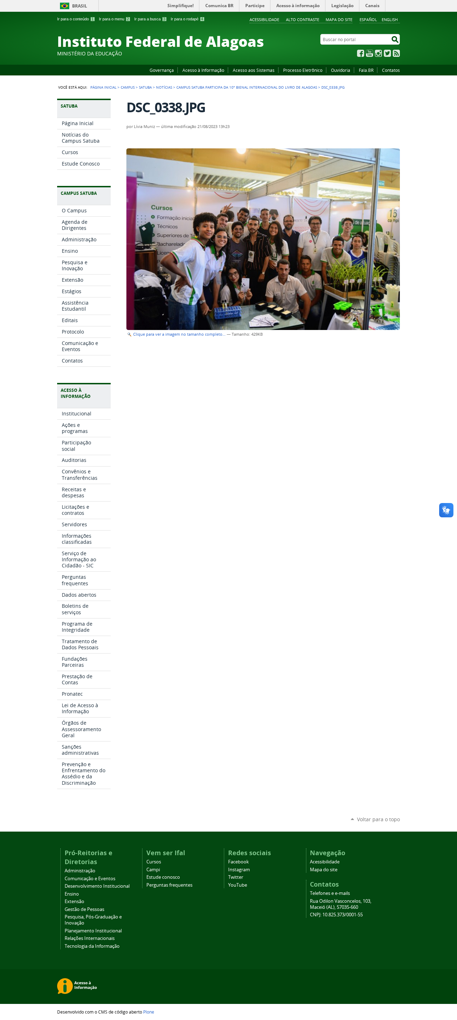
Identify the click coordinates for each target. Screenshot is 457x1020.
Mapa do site (339, 19)
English (390, 19)
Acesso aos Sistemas (254, 70)
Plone (148, 1012)
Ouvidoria (340, 70)
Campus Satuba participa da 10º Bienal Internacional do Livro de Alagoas (246, 87)
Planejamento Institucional (93, 931)
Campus (128, 87)
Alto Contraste (302, 19)
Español (368, 19)
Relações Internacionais (90, 938)
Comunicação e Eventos (90, 879)
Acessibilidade (264, 19)
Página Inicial (103, 87)
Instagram (378, 53)
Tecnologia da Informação (92, 946)
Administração (80, 871)
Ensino (72, 894)
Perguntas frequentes (169, 885)
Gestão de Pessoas (84, 909)
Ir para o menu (114, 19)
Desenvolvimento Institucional (97, 886)
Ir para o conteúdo (75, 19)
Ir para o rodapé (187, 19)
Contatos (391, 70)
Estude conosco (163, 877)
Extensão (74, 901)
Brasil (79, 6)
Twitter (387, 53)
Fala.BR (366, 70)
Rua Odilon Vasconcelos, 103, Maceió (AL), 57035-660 (340, 904)
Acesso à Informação (203, 70)
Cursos (153, 862)
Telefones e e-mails (330, 893)
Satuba (145, 87)
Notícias (164, 87)
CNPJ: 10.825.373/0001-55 (336, 915)
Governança (162, 70)
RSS (396, 53)
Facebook (360, 53)
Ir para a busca (149, 19)
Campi (153, 870)
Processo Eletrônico (302, 70)
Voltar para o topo (378, 819)
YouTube (369, 53)
